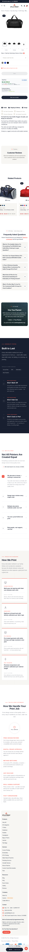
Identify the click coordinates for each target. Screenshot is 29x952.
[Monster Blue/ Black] (5, 62)
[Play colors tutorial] (23, 53)
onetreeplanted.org (19, 322)
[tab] (4, 108)
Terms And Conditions (6, 941)
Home (2, 10)
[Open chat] (26, 948)
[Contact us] (21, 5)
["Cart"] (27, 5)
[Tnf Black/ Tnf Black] (8, 62)
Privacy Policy (15, 941)
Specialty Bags (14, 10)
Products (7, 10)
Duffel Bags (21, 10)
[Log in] (24, 5)
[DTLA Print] (14, 5)
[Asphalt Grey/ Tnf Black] (2, 62)
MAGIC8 (16, 1)
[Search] (4, 5)
